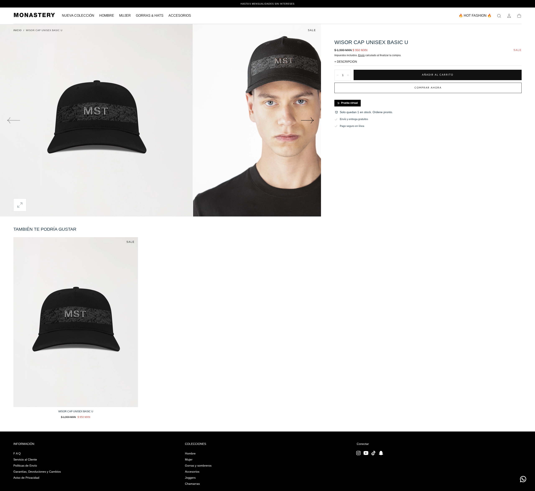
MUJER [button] (125, 15)
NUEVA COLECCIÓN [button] (78, 15)
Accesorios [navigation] (192, 471)
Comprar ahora (428, 87)
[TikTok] (373, 453)
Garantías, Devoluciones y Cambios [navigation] (37, 471)
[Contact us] (523, 479)
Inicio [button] (17, 30)
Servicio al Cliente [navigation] (25, 459)
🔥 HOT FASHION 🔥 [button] (475, 15)
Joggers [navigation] (190, 477)
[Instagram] (358, 453)
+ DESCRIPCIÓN (345, 61)
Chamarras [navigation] (192, 483)
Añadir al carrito (437, 74)
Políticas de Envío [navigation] (25, 465)
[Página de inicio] (34, 16)
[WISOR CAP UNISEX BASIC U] (75, 322)
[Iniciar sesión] (509, 15)
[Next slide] (307, 120)
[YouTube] (366, 453)
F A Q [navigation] (17, 453)
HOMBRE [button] (106, 15)
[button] (499, 15)
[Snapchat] (381, 453)
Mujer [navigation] (188, 459)
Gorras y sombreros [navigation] (198, 465)
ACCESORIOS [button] (179, 15)
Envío (361, 55)
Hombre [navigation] (190, 453)
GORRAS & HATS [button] (149, 15)
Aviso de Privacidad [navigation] (26, 477)
